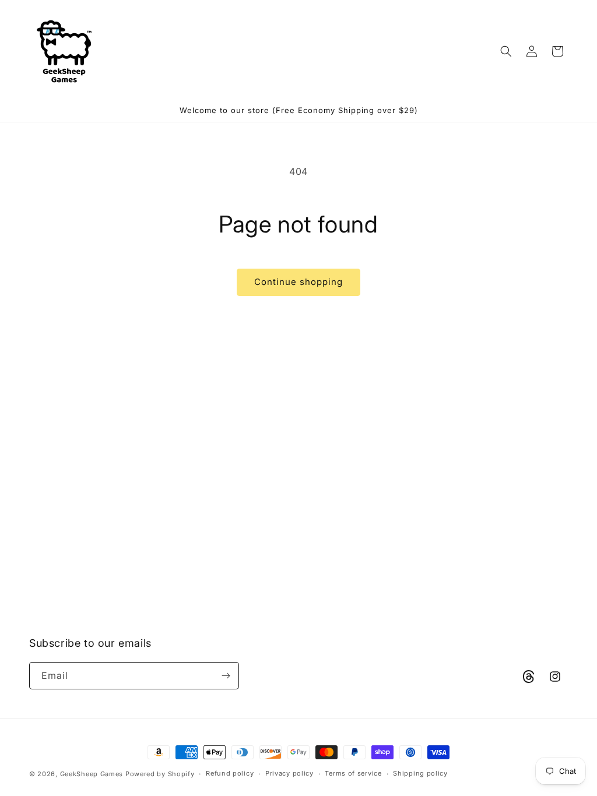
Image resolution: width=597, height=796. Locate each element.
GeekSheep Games (92, 774)
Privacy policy (289, 773)
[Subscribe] (225, 675)
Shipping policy (420, 773)
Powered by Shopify (160, 774)
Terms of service (353, 773)
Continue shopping (298, 281)
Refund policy (230, 773)
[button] (506, 51)
